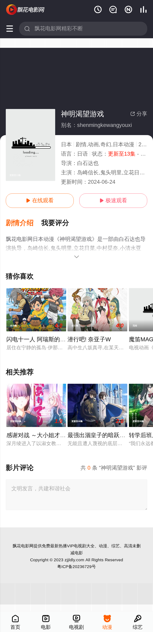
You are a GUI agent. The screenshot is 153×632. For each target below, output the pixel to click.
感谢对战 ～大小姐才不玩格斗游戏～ (53, 435)
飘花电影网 (23, 546)
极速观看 (113, 200)
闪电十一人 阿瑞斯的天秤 (39, 339)
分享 (138, 114)
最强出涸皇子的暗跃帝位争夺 (105, 435)
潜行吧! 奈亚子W (89, 339)
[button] (23, 223)
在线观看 (40, 200)
